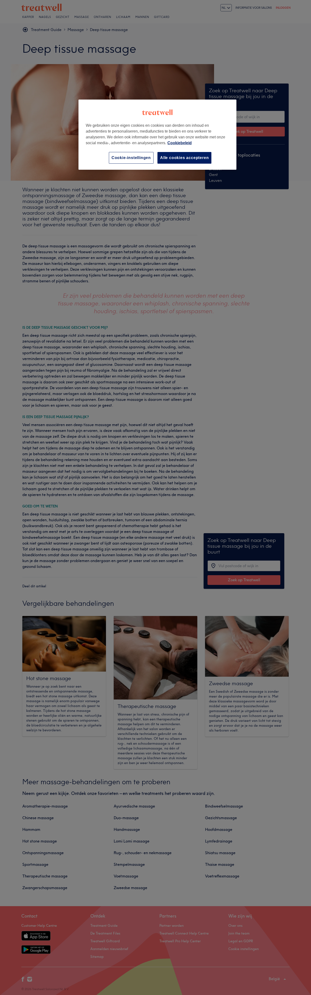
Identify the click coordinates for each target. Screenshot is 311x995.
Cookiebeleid (179, 143)
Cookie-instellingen (131, 158)
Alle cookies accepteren (184, 158)
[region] (157, 135)
